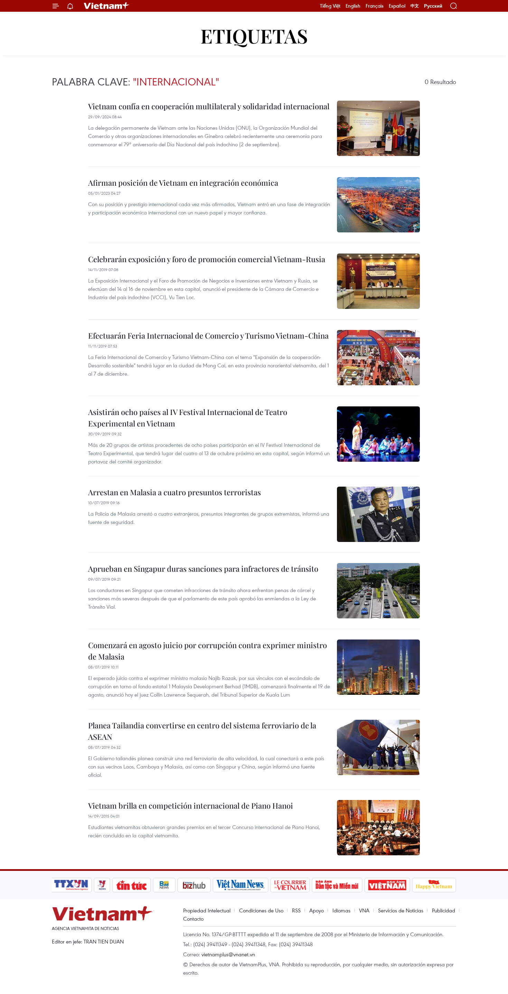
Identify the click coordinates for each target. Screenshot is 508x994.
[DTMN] (337, 885)
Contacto (193, 918)
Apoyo (316, 910)
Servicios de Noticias (400, 910)
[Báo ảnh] (387, 885)
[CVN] (290, 885)
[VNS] (240, 885)
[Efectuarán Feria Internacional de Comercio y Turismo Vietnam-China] (378, 357)
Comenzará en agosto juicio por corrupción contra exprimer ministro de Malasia (207, 651)
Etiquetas (254, 35)
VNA (364, 910)
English (353, 6)
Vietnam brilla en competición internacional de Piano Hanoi (190, 805)
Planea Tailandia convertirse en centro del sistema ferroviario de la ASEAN (202, 731)
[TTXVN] (71, 885)
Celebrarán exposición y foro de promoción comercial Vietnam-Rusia (206, 259)
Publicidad (443, 910)
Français (375, 6)
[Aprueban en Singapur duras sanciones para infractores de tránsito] (378, 590)
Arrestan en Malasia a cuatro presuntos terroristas (174, 492)
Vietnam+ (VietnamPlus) (107, 6)
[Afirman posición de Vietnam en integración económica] (378, 204)
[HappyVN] (434, 885)
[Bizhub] (193, 885)
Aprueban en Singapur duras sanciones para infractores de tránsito (203, 568)
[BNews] (164, 885)
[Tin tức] (131, 885)
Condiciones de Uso (261, 910)
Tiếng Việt (330, 6)
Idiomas (341, 910)
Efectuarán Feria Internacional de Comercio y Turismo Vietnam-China (208, 335)
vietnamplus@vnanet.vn (228, 954)
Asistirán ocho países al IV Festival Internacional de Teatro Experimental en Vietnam (187, 418)
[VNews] (102, 885)
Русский (433, 6)
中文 (415, 5)
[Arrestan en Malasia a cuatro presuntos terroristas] (378, 514)
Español (397, 6)
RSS (296, 910)
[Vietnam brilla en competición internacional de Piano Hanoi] (378, 827)
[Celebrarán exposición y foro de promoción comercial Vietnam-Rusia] (378, 281)
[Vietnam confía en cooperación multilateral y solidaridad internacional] (378, 128)
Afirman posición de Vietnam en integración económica (183, 182)
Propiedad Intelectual (207, 910)
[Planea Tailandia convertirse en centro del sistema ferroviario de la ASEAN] (378, 747)
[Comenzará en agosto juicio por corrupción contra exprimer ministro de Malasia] (378, 667)
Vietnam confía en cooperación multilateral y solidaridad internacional (208, 106)
